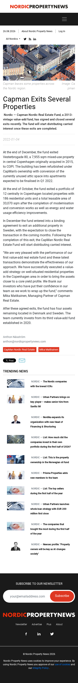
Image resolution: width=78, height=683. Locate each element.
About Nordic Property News (37, 31)
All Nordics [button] (12, 38)
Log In (62, 31)
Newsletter (21, 624)
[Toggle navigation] (64, 19)
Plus (49, 624)
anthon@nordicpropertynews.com (24, 341)
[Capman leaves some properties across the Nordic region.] (39, 62)
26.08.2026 (9, 31)
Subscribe (62, 596)
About (59, 624)
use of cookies (62, 664)
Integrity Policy (41, 668)
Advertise (37, 624)
